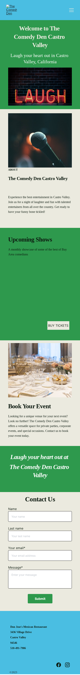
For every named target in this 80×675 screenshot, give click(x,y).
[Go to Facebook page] (60, 665)
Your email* (16, 548)
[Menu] (71, 10)
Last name (15, 528)
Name (12, 509)
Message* (15, 567)
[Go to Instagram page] (67, 665)
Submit (40, 599)
